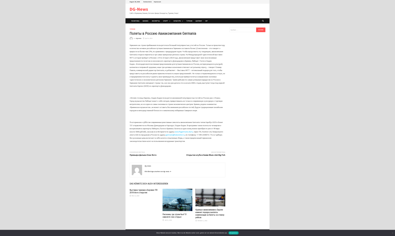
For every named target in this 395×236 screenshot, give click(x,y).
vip (206, 21)
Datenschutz (147, 2)
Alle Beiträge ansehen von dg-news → (158, 171)
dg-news (138, 38)
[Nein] (392, 233)
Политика (135, 21)
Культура (177, 21)
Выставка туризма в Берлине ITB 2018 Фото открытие (143, 191)
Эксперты (156, 21)
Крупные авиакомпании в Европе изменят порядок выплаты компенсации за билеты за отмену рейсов (209, 213)
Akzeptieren (233, 233)
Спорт (165, 21)
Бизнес (145, 21)
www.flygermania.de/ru (184, 132)
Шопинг (199, 21)
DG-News (139, 9)
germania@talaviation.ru (175, 135)
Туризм (189, 21)
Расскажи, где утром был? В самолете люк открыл (174, 215)
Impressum (157, 2)
